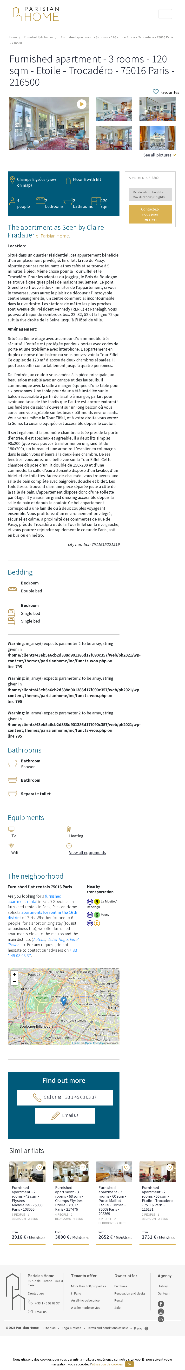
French (139, 1328)
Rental (118, 1300)
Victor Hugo (57, 939)
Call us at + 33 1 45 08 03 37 (70, 1097)
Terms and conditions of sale (107, 1328)
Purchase (120, 1286)
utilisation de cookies (107, 1364)
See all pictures (157, 155)
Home (13, 37)
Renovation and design (130, 1293)
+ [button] (14, 974)
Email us (70, 1115)
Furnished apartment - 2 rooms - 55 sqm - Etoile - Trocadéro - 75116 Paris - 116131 (157, 1198)
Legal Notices (71, 1328)
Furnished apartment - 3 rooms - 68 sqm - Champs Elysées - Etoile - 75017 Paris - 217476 (70, 1198)
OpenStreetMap (94, 1043)
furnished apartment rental (34, 898)
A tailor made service (85, 1307)
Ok (129, 1364)
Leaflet (76, 1043)
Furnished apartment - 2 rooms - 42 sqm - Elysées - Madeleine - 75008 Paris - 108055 (27, 1198)
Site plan (50, 1328)
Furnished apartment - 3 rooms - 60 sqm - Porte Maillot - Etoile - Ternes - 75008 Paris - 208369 (112, 1200)
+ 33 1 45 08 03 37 (47, 1303)
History (163, 1286)
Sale (117, 1307)
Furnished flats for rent (39, 37)
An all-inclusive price (85, 1300)
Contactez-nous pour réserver (150, 214)
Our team (164, 1293)
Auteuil (39, 939)
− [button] (14, 981)
